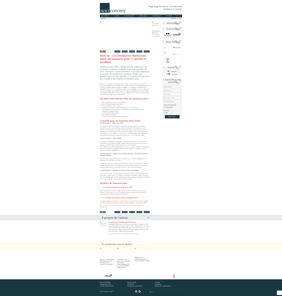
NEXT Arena (143, 16)
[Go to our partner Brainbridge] (167, 35)
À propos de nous (105, 284)
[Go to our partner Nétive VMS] (167, 60)
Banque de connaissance (135, 286)
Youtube (174, 74)
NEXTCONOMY (105, 282)
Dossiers (116, 16)
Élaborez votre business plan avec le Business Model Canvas (142, 259)
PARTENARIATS (157, 16)
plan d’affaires (137, 205)
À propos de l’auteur (114, 217)
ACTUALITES (105, 16)
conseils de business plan (115, 205)
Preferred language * (170, 105)
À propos (169, 16)
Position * (167, 110)
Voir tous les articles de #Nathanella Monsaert (124, 234)
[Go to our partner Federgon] (167, 54)
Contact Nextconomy (107, 286)
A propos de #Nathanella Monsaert (122, 222)
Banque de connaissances (163, 286)
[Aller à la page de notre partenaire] (124, 276)
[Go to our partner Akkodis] (167, 48)
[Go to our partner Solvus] (176, 48)
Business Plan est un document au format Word (124, 201)
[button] (125, 35)
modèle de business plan (128, 205)
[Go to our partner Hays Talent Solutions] (176, 54)
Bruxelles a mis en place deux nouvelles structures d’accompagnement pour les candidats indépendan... (124, 263)
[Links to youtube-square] (139, 291)
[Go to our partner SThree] (176, 35)
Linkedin (174, 71)
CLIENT (157, 282)
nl (177, 15)
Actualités (130, 284)
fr (180, 16)
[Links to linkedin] (136, 291)
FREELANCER (131, 282)
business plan (104, 205)
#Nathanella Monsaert (156, 32)
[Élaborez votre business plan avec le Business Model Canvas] (142, 252)
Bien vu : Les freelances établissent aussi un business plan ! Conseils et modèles (107, 262)
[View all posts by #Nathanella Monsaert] (156, 25)
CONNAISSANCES (130, 16)
